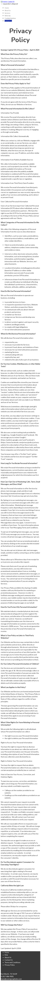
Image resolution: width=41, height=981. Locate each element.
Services (7, 13)
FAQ (6, 955)
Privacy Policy (10, 965)
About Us (8, 10)
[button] (1, 3)
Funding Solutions (10, 18)
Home (7, 8)
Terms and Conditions (12, 962)
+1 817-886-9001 (7, 976)
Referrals (8, 16)
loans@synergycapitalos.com (11, 979)
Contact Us (8, 21)
